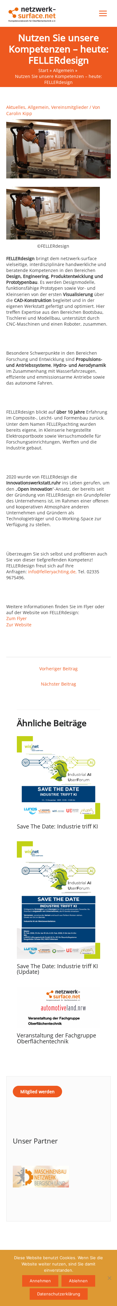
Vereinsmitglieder (69, 107)
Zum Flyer (16, 618)
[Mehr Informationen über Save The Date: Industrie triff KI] (58, 777)
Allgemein (38, 107)
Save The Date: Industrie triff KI (57, 826)
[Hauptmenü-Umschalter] (103, 14)
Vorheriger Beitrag (58, 669)
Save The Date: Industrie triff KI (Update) (57, 968)
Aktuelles (15, 107)
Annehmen (40, 1280)
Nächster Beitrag (58, 684)
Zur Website (19, 625)
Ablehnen (78, 1280)
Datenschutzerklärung (58, 1293)
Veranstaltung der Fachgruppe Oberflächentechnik (56, 1038)
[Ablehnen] (109, 1278)
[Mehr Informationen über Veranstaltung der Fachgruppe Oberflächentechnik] (58, 1007)
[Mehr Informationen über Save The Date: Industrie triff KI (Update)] (58, 899)
